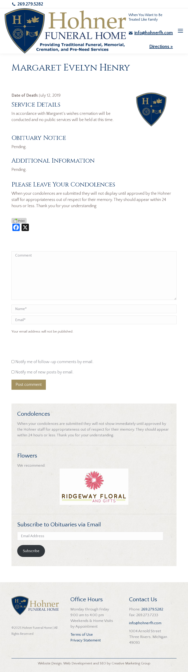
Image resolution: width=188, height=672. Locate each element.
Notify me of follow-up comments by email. (54, 362)
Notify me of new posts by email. (44, 372)
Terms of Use (81, 634)
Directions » (161, 46)
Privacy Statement (85, 640)
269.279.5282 (30, 4)
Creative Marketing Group (131, 663)
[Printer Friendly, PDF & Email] (19, 220)
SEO (103, 663)
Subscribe (31, 551)
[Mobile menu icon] (180, 31)
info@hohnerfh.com (153, 32)
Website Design (50, 663)
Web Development (77, 663)
